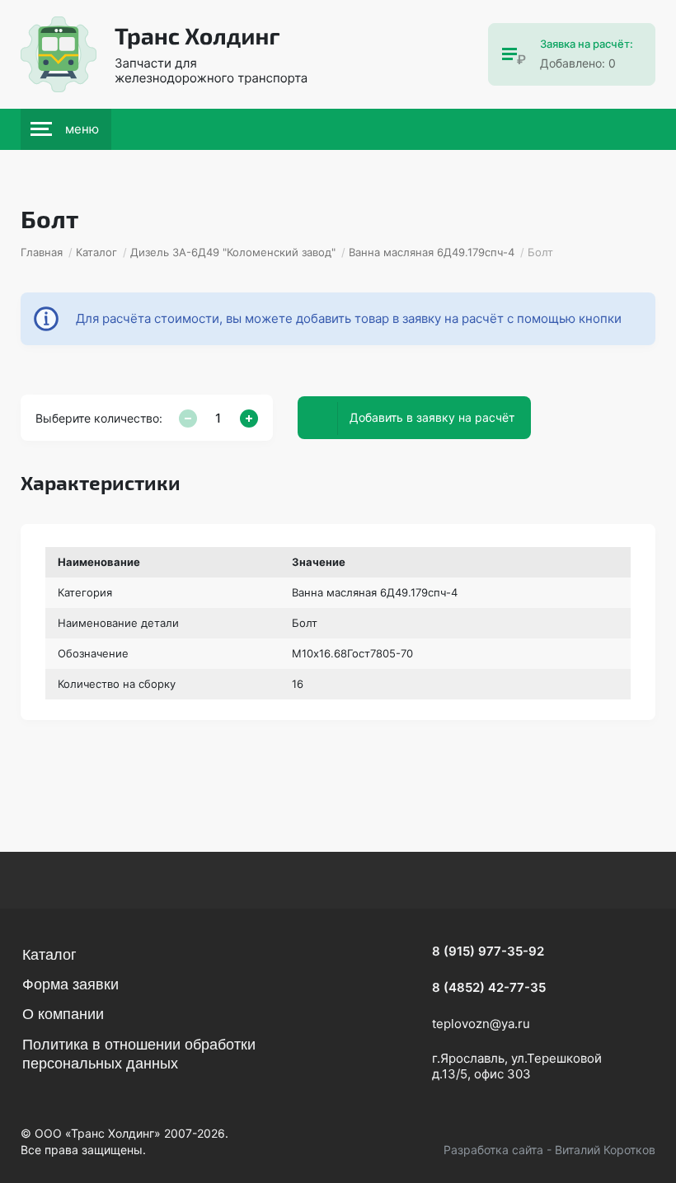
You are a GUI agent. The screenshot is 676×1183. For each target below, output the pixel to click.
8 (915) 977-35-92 (488, 951)
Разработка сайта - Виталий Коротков (549, 1150)
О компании (63, 1014)
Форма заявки (70, 984)
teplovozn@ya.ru (481, 1023)
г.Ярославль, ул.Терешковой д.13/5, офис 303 (517, 1066)
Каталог (49, 955)
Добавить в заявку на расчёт (432, 417)
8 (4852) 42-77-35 (489, 987)
